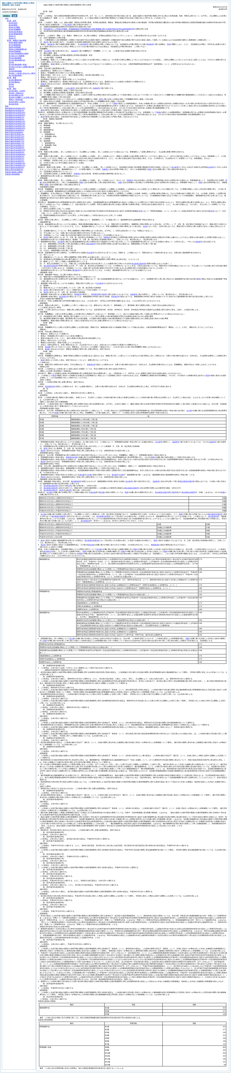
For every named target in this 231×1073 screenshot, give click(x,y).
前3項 (43, 462)
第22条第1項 (50, 386)
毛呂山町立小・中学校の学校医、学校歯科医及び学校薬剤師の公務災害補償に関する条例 (89, 29)
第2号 (46, 292)
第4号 (104, 294)
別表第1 (105, 169)
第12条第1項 (101, 516)
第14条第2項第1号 (51, 490)
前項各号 (50, 44)
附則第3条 (155, 545)
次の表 (189, 411)
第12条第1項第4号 (51, 266)
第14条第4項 (76, 481)
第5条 (158, 112)
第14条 (82, 475)
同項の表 (90, 545)
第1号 (46, 42)
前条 (115, 103)
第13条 (101, 492)
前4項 (43, 477)
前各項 (43, 84)
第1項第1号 (63, 296)
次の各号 (68, 25)
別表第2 (130, 180)
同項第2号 (95, 294)
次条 (89, 475)
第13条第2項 (85, 521)
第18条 (47, 347)
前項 (52, 64)
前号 (101, 99)
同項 (168, 44)
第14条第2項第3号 (51, 486)
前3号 (46, 237)
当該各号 (74, 51)
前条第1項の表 (71, 457)
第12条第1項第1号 (162, 492)
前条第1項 (91, 364)
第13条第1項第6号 (189, 492)
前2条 (47, 349)
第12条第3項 (213, 516)
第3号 (174, 492)
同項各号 (84, 44)
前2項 (43, 451)
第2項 (43, 545)
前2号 (46, 290)
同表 (149, 169)
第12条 (93, 492)
